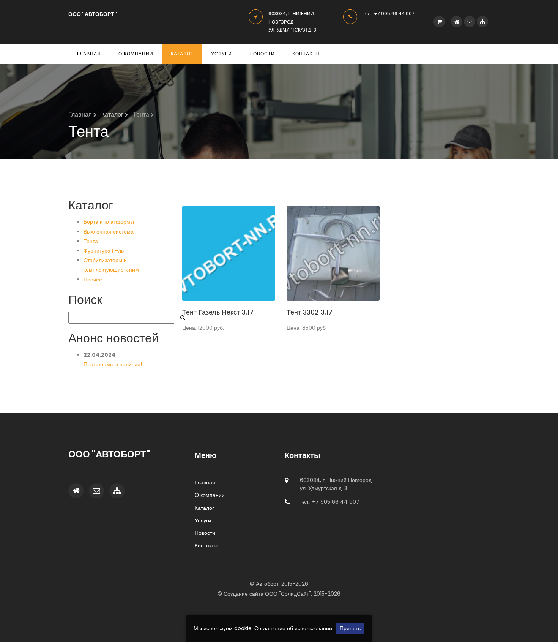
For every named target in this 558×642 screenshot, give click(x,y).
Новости (262, 54)
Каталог (182, 54)
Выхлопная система (109, 232)
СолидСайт (295, 594)
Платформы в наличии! (113, 364)
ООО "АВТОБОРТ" (92, 14)
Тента (91, 241)
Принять (350, 628)
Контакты (306, 54)
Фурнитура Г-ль (104, 251)
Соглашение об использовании (293, 628)
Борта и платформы (109, 222)
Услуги (221, 54)
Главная (89, 54)
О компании (135, 54)
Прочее (93, 279)
